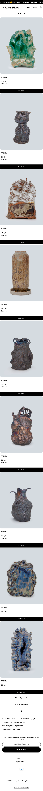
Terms (18, 758)
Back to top (21, 704)
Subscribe (21, 750)
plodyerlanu (17, 781)
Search (34, 7)
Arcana (4, 77)
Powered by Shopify (21, 788)
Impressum (20, 761)
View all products (21, 698)
